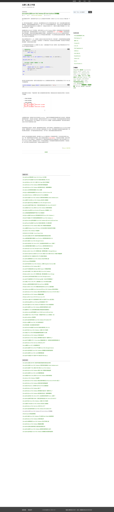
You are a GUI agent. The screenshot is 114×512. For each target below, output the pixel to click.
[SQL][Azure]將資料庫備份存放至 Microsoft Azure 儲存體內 (36, 284)
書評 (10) (76, 40)
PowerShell (83, 74)
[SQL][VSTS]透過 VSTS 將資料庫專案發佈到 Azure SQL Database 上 (38, 218)
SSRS (82, 80)
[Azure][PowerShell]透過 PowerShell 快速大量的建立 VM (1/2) (36, 327)
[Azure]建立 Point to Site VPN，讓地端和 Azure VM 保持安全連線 (37, 281)
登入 (90, 1)
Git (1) (75, 61)
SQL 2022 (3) (77, 53)
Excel (88, 71)
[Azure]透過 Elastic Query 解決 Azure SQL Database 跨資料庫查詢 (37, 207)
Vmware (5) (76, 43)
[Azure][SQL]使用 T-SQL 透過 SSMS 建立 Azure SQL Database (37, 271)
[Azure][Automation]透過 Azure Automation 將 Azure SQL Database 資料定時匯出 (40, 289)
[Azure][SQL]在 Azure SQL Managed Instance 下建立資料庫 (36, 248)
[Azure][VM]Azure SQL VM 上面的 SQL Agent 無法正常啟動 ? (36, 182)
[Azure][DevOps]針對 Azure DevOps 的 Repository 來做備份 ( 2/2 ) (37, 210)
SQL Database (85, 78)
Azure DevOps (87, 69)
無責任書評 (88, 86)
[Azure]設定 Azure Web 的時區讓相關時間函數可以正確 (35, 332)
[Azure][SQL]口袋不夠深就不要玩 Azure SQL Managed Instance (37, 276)
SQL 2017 (85, 77)
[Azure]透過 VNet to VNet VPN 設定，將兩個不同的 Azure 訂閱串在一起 (38, 314)
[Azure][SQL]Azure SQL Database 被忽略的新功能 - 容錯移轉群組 (37, 187)
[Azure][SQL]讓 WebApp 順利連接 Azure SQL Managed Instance (37, 202)
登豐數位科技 (83, 510)
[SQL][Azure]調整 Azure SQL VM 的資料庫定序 (33, 322)
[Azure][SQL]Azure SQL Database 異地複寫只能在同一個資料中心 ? (38, 337)
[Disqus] (46, 453)
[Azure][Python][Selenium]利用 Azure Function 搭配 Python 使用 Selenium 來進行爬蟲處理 (42, 253)
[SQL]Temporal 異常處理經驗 (29, 261)
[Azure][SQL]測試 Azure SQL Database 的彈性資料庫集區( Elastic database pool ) (40, 197)
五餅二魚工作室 (28, 4)
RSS (85, 1)
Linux (79, 72)
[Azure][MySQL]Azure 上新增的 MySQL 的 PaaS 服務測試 (35, 195)
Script (88, 74)
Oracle (78, 74)
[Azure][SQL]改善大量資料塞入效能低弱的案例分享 (34, 426)
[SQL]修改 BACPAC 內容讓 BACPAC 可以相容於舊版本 (35, 256)
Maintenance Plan (85, 72)
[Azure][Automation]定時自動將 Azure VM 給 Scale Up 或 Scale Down (38, 312)
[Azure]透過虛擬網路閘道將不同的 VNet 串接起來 (33, 212)
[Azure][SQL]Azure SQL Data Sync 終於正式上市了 (34, 342)
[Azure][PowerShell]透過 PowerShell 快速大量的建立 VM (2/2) (36, 179)
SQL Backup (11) (78, 38)
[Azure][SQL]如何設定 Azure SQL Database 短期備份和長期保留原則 (38, 350)
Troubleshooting (78, 82)
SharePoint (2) (77, 56)
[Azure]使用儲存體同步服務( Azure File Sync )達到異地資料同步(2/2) (38, 246)
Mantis (74, 74)
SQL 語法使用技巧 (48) (79, 35)
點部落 (74, 1)
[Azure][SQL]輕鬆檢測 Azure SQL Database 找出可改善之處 (36, 258)
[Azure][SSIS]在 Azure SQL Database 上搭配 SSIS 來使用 (35, 330)
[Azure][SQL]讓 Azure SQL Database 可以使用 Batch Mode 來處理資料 (38, 304)
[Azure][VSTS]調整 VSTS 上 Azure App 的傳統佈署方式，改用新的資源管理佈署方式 (41, 340)
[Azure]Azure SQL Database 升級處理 (31, 230)
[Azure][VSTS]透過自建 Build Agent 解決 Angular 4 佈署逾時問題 (37, 269)
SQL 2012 (84, 75)
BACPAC (68, 148)
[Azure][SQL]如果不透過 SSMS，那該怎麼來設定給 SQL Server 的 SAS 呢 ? (39, 205)
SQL (79, 76)
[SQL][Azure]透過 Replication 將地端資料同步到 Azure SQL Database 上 (38, 215)
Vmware (86, 81)
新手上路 (78, 86)
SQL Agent (79, 78)
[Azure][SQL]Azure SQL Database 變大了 (32, 266)
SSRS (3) (76, 50)
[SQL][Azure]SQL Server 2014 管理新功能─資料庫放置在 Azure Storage (38, 274)
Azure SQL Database (37, 15)
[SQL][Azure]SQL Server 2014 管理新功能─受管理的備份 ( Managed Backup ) (40, 251)
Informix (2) (76, 58)
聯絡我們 (30, 510)
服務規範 (24, 510)
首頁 (80, 1)
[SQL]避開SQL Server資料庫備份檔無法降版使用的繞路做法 (36, 309)
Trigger (86, 80)
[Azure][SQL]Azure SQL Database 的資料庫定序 (33, 335)
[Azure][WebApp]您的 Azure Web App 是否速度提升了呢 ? (35, 302)
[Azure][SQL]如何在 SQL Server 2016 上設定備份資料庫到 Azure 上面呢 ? (39, 243)
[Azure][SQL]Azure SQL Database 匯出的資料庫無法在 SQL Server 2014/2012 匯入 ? (41, 291)
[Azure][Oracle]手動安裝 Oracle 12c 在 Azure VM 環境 (34, 177)
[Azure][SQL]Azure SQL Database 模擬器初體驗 (33, 294)
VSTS (74, 83)
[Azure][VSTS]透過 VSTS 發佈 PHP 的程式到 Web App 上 (35, 355)
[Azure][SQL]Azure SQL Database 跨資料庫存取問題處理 (35, 184)
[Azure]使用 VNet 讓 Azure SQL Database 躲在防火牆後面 (35, 200)
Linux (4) (76, 45)
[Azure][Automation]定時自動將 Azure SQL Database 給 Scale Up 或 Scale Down (40, 220)
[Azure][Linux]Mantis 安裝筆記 (29, 317)
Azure (64, 148)
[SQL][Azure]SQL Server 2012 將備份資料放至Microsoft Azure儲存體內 (38, 286)
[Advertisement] (46, 164)
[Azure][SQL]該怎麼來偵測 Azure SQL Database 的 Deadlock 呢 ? (37, 319)
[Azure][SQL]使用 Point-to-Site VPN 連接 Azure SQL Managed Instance (38, 347)
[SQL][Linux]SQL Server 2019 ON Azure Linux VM (34, 297)
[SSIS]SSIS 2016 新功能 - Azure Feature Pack (33, 233)
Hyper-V (75, 73)
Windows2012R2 (77, 84)
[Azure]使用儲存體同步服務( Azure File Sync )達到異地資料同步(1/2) (38, 238)
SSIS (78, 80)
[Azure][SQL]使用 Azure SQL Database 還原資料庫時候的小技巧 (37, 307)
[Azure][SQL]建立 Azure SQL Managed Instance (33, 240)
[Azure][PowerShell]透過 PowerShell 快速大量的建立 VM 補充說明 (37, 223)
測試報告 (83, 86)
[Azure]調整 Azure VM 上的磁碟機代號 (31, 345)
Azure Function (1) (78, 63)
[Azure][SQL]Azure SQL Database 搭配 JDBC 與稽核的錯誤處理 (37, 225)
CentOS (84, 71)
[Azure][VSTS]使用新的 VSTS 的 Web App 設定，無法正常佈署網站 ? (38, 279)
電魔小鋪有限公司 (70, 510)
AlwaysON (76, 70)
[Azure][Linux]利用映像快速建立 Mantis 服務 (32, 190)
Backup (75, 71)
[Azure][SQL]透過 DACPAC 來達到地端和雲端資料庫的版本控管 (37, 235)
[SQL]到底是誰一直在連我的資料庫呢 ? (31, 325)
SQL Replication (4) (78, 48)
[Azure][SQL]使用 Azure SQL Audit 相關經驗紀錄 (33, 353)
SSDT (74, 80)
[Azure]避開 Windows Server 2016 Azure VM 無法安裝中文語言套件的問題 (39, 228)
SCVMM (75, 75)
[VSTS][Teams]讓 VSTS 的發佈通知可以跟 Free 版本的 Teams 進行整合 (38, 299)
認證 (74, 88)
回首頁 (46, 152)
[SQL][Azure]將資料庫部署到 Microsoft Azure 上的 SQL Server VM (37, 192)
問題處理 (84, 85)
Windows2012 (80, 83)
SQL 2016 (79, 77)
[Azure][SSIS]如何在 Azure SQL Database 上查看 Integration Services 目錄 (39, 263)
